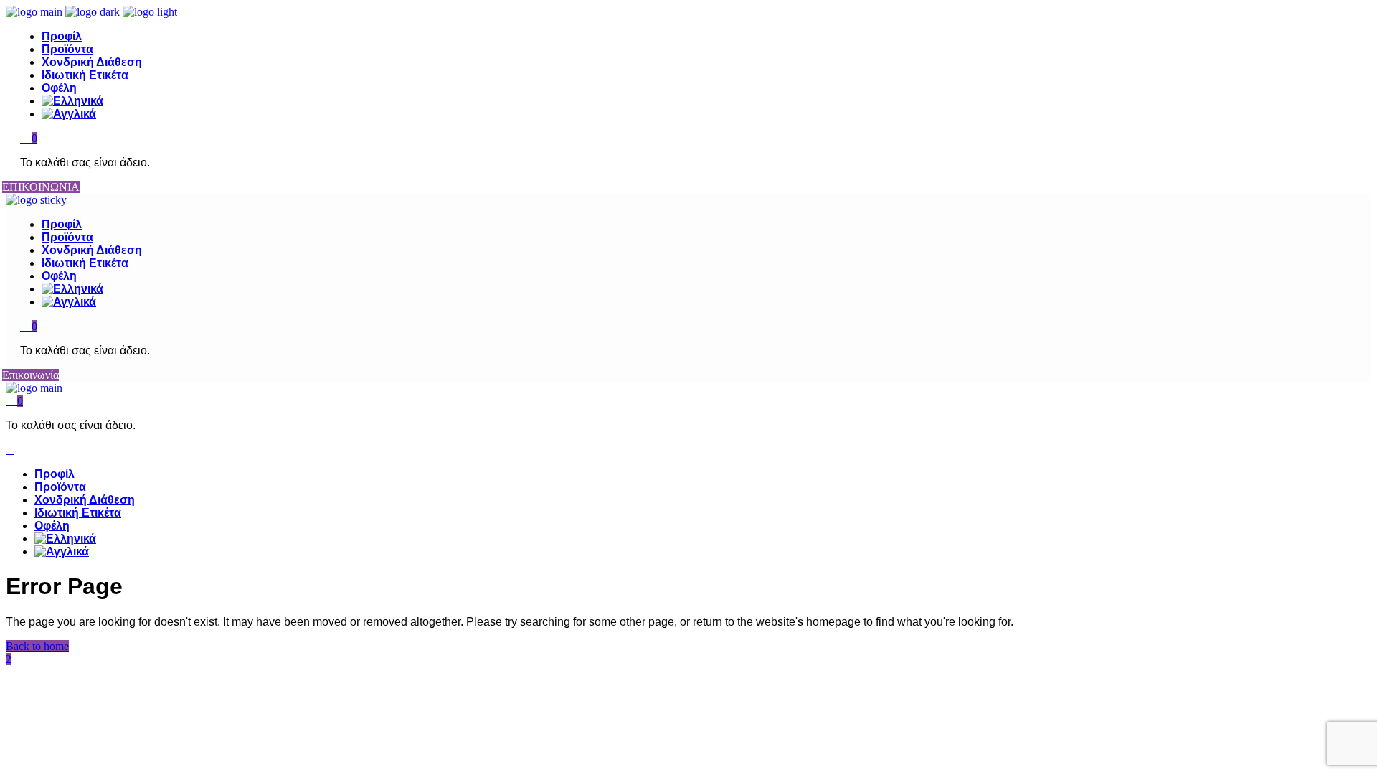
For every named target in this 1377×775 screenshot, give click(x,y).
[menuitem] (703, 101)
